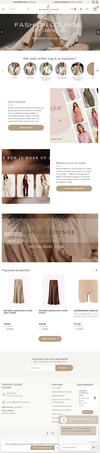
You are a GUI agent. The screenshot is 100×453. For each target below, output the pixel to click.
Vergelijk (9, 329)
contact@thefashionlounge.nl (18, 402)
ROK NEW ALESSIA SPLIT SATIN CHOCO (53, 312)
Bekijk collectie (48, 339)
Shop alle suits (26, 128)
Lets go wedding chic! (74, 188)
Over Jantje (56, 388)
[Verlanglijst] (87, 9)
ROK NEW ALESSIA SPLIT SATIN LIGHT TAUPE (18, 312)
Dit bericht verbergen (42, 448)
